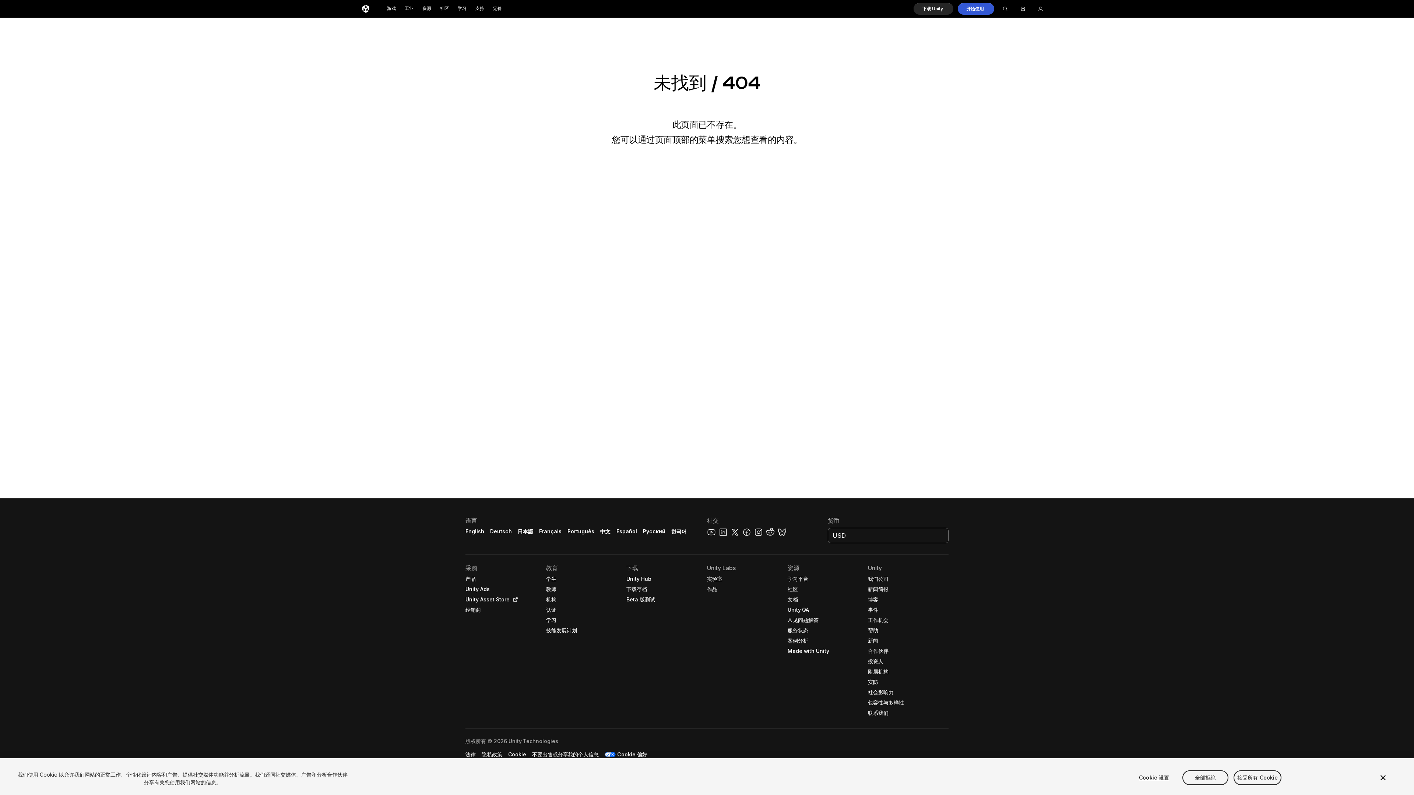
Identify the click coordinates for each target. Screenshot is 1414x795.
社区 (444, 9)
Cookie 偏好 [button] (632, 754)
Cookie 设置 (1154, 777)
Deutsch (501, 531)
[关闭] (1383, 778)
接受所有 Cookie (1257, 777)
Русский (654, 531)
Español (626, 531)
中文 (605, 531)
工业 (409, 9)
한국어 (679, 531)
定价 (497, 9)
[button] (933, 9)
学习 (462, 9)
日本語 (525, 531)
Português (580, 531)
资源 (426, 9)
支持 (479, 9)
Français (550, 531)
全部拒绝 (1205, 777)
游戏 (391, 9)
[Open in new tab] (514, 600)
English (474, 531)
